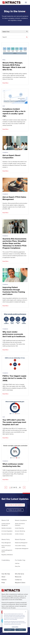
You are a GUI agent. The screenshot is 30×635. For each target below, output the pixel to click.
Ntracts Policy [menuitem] (6, 539)
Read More (5, 83)
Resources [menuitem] (18, 577)
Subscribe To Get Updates (14, 505)
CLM (4, 106)
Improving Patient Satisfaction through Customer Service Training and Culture (14, 290)
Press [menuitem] (3, 582)
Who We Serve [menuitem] (19, 574)
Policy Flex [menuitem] (17, 566)
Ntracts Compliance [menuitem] (21, 520)
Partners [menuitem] (4, 580)
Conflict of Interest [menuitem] (19, 534)
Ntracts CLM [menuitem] (5, 520)
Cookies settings (15, 626)
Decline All (21, 629)
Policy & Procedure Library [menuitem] (6, 546)
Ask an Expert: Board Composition (11, 156)
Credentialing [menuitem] (6, 560)
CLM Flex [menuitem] (17, 563)
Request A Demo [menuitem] (20, 582)
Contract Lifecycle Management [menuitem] (6, 524)
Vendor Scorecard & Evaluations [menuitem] (20, 524)
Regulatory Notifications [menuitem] (7, 554)
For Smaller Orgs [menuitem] (20, 560)
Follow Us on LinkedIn (15, 510)
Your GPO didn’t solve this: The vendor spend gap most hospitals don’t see (14, 422)
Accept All (9, 629)
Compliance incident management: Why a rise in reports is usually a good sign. (14, 112)
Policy (4, 59)
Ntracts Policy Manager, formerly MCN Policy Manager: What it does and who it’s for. (14, 66)
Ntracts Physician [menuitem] (20, 539)
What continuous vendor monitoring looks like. (13, 465)
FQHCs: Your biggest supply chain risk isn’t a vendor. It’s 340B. (14, 378)
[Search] (27, 37)
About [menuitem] (3, 577)
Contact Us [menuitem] (18, 580)
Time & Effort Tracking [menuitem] (20, 545)
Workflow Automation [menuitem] (7, 528)
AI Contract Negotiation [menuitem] (7, 531)
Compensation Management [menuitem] (21, 548)
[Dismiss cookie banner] (25, 612)
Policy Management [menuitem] (6, 542)
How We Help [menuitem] (6, 574)
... (18, 487)
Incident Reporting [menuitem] (19, 528)
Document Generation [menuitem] (7, 534)
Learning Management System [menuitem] (7, 551)
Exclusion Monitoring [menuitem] (20, 531)
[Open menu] (26, 2)
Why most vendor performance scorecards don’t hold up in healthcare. (14, 334)
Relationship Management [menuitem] (21, 542)
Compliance (5, 152)
